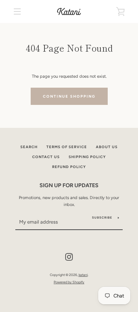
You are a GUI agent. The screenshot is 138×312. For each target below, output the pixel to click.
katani (83, 275)
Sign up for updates (69, 185)
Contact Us (46, 157)
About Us (107, 147)
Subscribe (102, 217)
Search (29, 147)
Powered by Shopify (69, 282)
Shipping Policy (87, 157)
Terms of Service (66, 147)
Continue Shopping (69, 96)
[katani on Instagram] (69, 256)
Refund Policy (69, 167)
